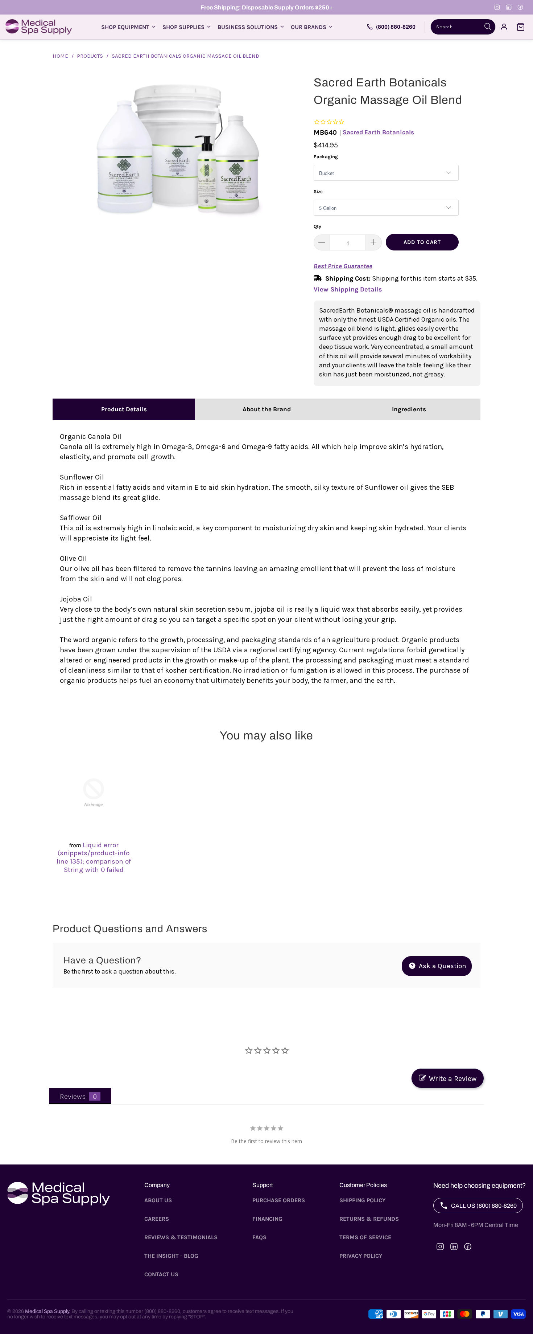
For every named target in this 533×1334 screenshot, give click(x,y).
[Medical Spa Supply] (38, 26)
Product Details (124, 409)
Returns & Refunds (369, 1218)
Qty (317, 226)
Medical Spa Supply (47, 1311)
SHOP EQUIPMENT (125, 27)
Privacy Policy (360, 1255)
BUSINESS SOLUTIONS (248, 27)
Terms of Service (365, 1237)
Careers (156, 1218)
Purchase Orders (278, 1200)
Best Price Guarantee (343, 266)
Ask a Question (441, 966)
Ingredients (409, 409)
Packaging (326, 156)
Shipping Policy (362, 1200)
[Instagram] (497, 7)
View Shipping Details (348, 289)
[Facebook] (520, 7)
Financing (267, 1218)
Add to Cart (422, 242)
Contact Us (161, 1274)
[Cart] (521, 27)
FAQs (259, 1237)
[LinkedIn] (508, 7)
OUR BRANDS (308, 27)
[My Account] (504, 27)
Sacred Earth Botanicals (378, 132)
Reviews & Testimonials (181, 1237)
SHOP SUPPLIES (183, 27)
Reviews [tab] (73, 1096)
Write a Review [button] (452, 1078)
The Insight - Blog (171, 1255)
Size (318, 191)
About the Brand (267, 409)
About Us (158, 1200)
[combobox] (463, 27)
